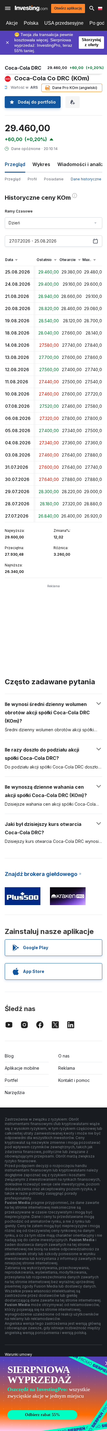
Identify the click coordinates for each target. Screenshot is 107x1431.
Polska (31, 23)
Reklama (66, 1068)
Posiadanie (54, 179)
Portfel (11, 1080)
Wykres (41, 164)
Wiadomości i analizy (81, 164)
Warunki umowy (18, 1354)
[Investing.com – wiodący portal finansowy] (31, 8)
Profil (32, 179)
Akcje (12, 23)
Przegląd (13, 179)
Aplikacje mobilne (22, 1068)
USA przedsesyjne (64, 23)
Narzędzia (15, 1092)
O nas (64, 1055)
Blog (9, 1055)
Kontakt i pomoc (74, 1080)
